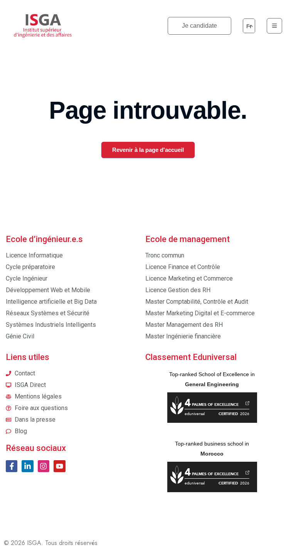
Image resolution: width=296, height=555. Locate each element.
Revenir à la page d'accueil (148, 149)
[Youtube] (59, 466)
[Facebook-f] (11, 466)
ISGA (34, 542)
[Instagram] (43, 466)
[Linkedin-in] (27, 466)
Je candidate (199, 25)
